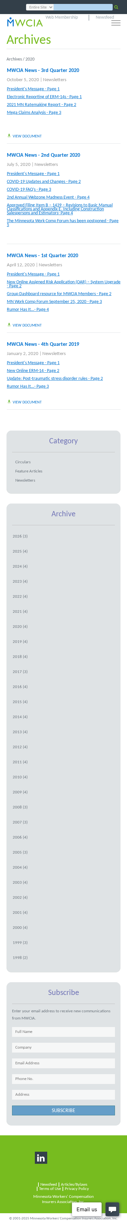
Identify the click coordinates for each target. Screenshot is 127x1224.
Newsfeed (105, 17)
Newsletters (54, 80)
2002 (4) (20, 898)
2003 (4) (20, 882)
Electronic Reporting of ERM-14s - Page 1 (44, 97)
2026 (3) (20, 536)
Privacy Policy (77, 1189)
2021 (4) (20, 612)
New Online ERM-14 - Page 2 (33, 371)
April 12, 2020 (21, 265)
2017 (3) (20, 672)
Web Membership (62, 17)
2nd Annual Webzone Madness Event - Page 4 (48, 198)
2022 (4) (20, 596)
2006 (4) (20, 837)
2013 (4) (20, 732)
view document (27, 136)
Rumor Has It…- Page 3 (28, 387)
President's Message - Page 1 (33, 89)
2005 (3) (20, 852)
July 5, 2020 (19, 164)
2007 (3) (20, 822)
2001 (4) (20, 913)
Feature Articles (28, 471)
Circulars (23, 462)
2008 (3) (20, 807)
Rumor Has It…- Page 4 (28, 310)
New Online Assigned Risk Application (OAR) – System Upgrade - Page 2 (63, 284)
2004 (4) (20, 867)
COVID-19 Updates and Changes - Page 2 (44, 182)
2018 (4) (20, 657)
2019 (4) (20, 642)
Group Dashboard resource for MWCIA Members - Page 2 (59, 294)
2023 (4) (20, 581)
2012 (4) (20, 747)
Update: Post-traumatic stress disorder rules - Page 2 (55, 379)
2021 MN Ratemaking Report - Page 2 (41, 105)
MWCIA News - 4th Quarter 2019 (43, 344)
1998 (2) (20, 958)
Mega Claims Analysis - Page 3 (34, 113)
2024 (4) (20, 566)
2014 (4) (20, 717)
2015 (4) (20, 702)
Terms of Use (50, 1189)
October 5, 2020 (23, 80)
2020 (30, 59)
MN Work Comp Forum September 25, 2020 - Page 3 (54, 302)
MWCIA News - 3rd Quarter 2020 (43, 70)
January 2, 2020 (22, 353)
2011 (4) (20, 762)
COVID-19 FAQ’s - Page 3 (29, 190)
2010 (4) (20, 777)
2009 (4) (20, 792)
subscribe (63, 1110)
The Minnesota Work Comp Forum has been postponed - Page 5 (63, 223)
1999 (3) (20, 943)
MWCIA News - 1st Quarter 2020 (42, 255)
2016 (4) (20, 687)
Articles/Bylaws (74, 1184)
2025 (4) (20, 551)
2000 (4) (20, 928)
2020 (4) (20, 627)
